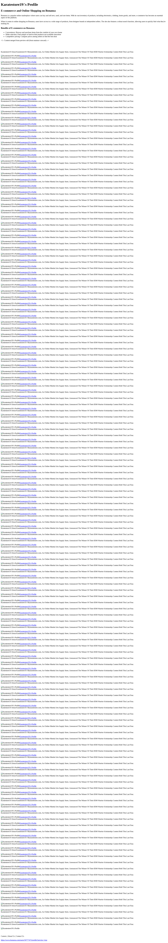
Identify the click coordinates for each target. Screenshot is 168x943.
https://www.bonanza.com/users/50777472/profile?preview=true (24, 940)
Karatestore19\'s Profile (28, 56)
